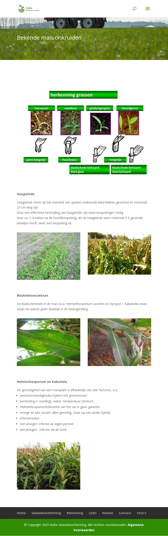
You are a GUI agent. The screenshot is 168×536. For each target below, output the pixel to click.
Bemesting (75, 513)
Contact (125, 513)
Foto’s (141, 513)
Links (92, 513)
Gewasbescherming (46, 513)
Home (21, 513)
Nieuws (107, 513)
